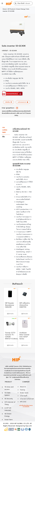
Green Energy (20, 9)
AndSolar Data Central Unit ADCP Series (24, 335)
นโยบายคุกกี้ (23, 396)
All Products (11, 9)
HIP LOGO (23, 402)
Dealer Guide (24, 393)
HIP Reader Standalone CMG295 (9, 305)
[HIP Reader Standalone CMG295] (10, 294)
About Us (23, 387)
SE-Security (9, 399)
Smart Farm (8, 420)
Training (22, 390)
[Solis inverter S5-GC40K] (12, 92)
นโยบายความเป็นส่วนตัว (27, 399)
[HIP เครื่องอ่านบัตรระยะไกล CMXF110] (24, 294)
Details (11, 314)
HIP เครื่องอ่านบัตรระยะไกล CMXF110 (24, 305)
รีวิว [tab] (3, 137)
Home (4, 9)
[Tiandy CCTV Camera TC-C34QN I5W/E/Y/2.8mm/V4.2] (10, 323)
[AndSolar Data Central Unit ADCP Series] (24, 323)
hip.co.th (29, 426)
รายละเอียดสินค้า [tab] (4, 129)
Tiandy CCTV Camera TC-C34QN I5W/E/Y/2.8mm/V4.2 (13, 335)
